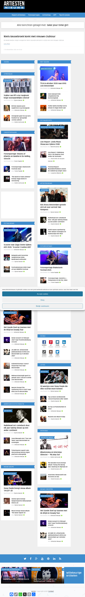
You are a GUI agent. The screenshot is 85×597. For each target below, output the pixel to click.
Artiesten (51, 20)
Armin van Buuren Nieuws (11, 569)
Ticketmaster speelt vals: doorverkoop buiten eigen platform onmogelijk (21, 452)
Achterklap (46, 15)
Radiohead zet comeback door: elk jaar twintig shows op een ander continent (57, 220)
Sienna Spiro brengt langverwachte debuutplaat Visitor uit (21, 501)
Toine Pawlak (18, 161)
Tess (35, 577)
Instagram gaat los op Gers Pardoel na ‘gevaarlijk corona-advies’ (21, 118)
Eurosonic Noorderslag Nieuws (52, 127)
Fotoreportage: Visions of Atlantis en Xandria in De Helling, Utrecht (17, 156)
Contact (51, 591)
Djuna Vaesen (18, 100)
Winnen (31, 20)
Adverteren (41, 20)
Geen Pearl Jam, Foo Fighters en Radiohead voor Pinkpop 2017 (45, 580)
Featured (44, 253)
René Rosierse (55, 146)
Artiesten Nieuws (56, 88)
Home (33, 591)
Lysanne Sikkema (56, 173)
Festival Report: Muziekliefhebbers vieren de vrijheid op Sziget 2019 (57, 169)
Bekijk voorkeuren (42, 306)
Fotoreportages (34, 15)
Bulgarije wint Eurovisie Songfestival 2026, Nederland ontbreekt (20, 257)
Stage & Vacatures (19, 20)
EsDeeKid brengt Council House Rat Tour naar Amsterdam (20, 366)
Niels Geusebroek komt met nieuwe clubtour (29, 36)
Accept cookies (42, 294)
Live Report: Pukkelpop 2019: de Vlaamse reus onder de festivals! (56, 154)
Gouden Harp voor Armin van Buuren (16, 579)
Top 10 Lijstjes (64, 15)
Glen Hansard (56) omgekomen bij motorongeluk (54, 96)
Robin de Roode (19, 122)
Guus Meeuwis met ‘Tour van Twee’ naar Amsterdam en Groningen (21, 440)
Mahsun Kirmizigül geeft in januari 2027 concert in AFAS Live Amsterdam (21, 378)
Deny (42, 300)
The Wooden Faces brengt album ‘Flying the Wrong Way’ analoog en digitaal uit (58, 465)
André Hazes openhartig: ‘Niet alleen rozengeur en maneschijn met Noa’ (57, 232)
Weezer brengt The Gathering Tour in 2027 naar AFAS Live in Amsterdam (21, 389)
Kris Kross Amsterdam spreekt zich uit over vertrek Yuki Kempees (53, 207)
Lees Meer (7, 44)
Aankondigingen (46, 69)
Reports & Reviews (18, 15)
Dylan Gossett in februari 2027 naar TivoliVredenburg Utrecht (21, 340)
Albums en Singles (47, 437)
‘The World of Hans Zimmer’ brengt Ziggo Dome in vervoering (21, 179)
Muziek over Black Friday (56, 417)
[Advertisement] (17, 205)
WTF (54, 15)
